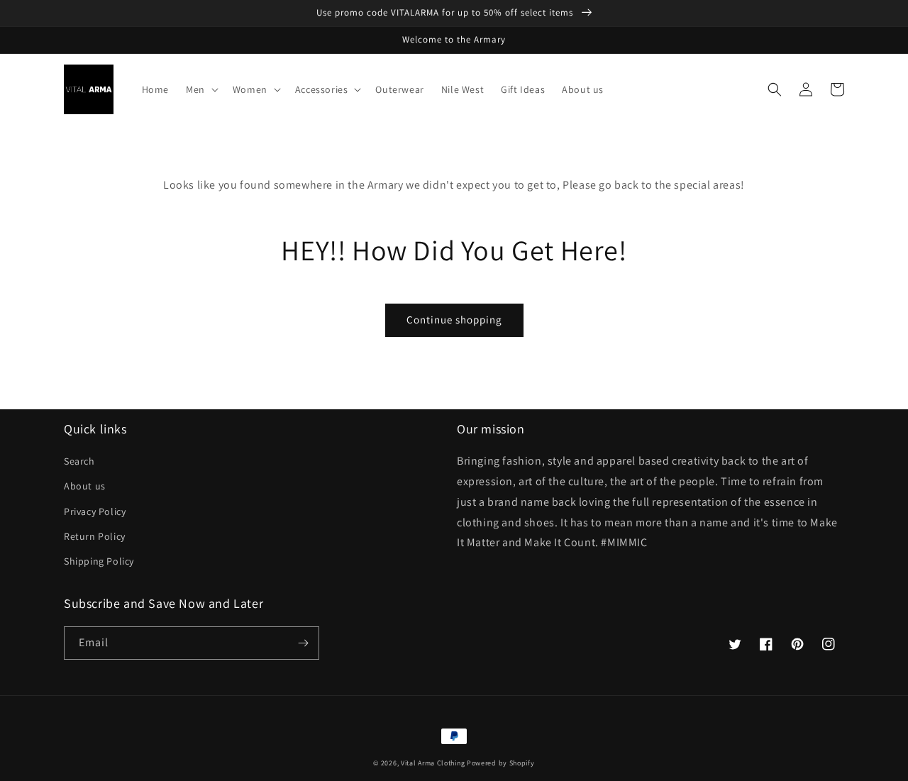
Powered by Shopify (501, 763)
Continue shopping (454, 319)
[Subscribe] (303, 643)
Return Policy (95, 536)
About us (85, 486)
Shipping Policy (99, 561)
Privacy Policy (95, 511)
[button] (200, 89)
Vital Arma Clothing (433, 763)
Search (79, 461)
